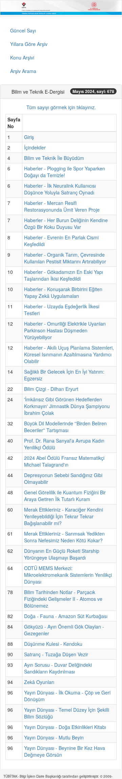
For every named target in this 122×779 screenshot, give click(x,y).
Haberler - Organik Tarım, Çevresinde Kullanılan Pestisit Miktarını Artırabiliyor (65, 258)
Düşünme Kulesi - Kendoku (53, 643)
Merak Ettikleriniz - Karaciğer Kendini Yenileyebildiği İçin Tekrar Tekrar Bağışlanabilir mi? (63, 516)
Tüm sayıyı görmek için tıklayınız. (61, 107)
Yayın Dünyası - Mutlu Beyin (54, 737)
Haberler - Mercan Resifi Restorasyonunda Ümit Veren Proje (62, 206)
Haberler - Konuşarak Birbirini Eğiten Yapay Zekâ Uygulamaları (63, 292)
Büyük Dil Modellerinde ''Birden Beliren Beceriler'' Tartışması (65, 426)
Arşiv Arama (23, 71)
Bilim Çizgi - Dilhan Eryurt (51, 388)
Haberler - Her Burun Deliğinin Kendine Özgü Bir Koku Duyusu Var (66, 223)
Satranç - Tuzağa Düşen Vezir (56, 654)
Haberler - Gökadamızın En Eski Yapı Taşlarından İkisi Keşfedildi (63, 275)
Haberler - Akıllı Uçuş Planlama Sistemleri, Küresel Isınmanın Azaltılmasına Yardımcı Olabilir (69, 354)
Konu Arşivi (22, 57)
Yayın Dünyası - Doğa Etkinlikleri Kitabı (65, 727)
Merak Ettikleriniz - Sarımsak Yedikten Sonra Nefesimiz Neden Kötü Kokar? (64, 537)
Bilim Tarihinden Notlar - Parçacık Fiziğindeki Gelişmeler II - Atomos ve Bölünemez (63, 599)
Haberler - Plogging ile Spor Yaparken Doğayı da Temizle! (64, 172)
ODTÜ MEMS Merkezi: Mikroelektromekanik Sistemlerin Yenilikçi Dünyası (68, 575)
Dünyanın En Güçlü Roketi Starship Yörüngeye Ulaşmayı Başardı (61, 554)
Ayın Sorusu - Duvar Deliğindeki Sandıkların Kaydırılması (58, 668)
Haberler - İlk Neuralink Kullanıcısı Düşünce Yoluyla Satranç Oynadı (60, 189)
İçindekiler (35, 147)
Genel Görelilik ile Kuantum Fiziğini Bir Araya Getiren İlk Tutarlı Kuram (65, 495)
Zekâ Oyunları (39, 682)
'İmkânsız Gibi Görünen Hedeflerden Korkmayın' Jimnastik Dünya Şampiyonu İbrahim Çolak (67, 406)
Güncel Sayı (23, 30)
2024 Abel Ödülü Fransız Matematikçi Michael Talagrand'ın (64, 461)
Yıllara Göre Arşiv (28, 44)
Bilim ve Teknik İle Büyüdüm (54, 158)
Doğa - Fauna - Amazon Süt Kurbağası (65, 616)
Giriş (29, 137)
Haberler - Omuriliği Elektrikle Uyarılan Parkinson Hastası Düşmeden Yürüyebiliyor (65, 330)
